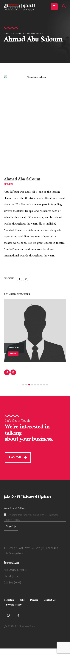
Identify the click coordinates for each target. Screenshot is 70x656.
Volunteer (9, 600)
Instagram (25, 278)
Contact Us (49, 600)
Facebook (19, 278)
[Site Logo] (19, 6)
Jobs (22, 600)
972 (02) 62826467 (47, 548)
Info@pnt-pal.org (13, 553)
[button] (54, 6)
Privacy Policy (13, 604)
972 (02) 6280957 (19, 548)
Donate (34, 600)
